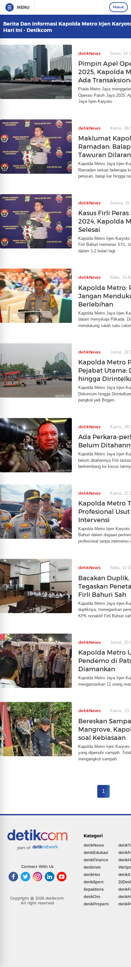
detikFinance (96, 859)
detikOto (92, 896)
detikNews (94, 845)
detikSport (94, 881)
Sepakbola (94, 889)
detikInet (92, 867)
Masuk (118, 7)
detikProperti (96, 904)
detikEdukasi (96, 852)
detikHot (92, 874)
